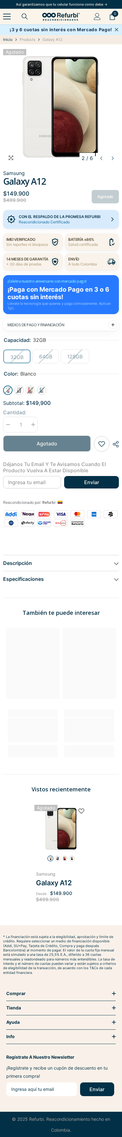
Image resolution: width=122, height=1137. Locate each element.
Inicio (8, 39)
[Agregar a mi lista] (101, 444)
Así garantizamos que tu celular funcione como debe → (62, 4)
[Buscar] (24, 16)
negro (57, 858)
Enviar (91, 482)
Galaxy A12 (54, 883)
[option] (61, 106)
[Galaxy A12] (61, 829)
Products (27, 39)
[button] (101, 158)
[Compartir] (114, 444)
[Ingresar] (97, 16)
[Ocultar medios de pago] (113, 324)
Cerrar (116, 29)
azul (72, 858)
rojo (65, 858)
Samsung (45, 874)
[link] (33, 730)
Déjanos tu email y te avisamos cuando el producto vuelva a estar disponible (54, 467)
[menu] (7, 16)
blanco (50, 858)
